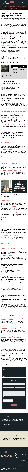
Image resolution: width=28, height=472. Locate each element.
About (16, 454)
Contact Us (16, 460)
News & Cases (16, 458)
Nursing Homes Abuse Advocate (14, 304)
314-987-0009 (3, 376)
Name (4, 382)
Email (15, 386)
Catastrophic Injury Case (7, 424)
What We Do (3, 369)
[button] (22, 2)
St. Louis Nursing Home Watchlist (7, 312)
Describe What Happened (6, 390)
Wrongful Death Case (6, 426)
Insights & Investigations (4, 371)
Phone (4, 386)
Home (16, 453)
